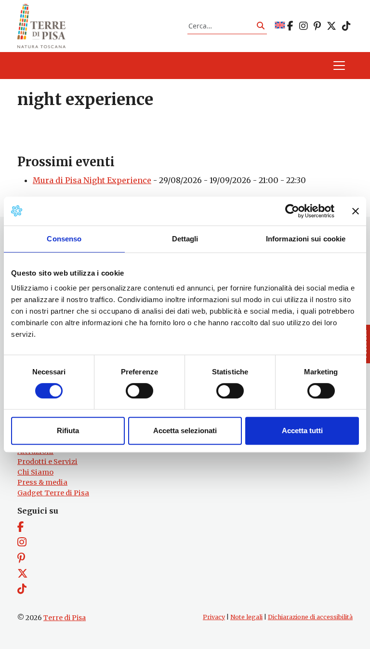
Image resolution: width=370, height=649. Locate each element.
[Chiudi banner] (355, 211)
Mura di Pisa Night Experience (92, 180)
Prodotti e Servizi (47, 461)
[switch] (139, 390)
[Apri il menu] (339, 65)
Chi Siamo (35, 472)
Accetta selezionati (185, 430)
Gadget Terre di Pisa (53, 493)
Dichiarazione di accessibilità (310, 617)
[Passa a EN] (280, 26)
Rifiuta (68, 430)
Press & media (42, 482)
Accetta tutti (302, 430)
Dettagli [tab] (185, 239)
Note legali (246, 617)
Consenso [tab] (64, 239)
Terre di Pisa (64, 617)
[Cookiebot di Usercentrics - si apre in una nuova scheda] (292, 211)
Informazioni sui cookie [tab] (305, 239)
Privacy (214, 617)
